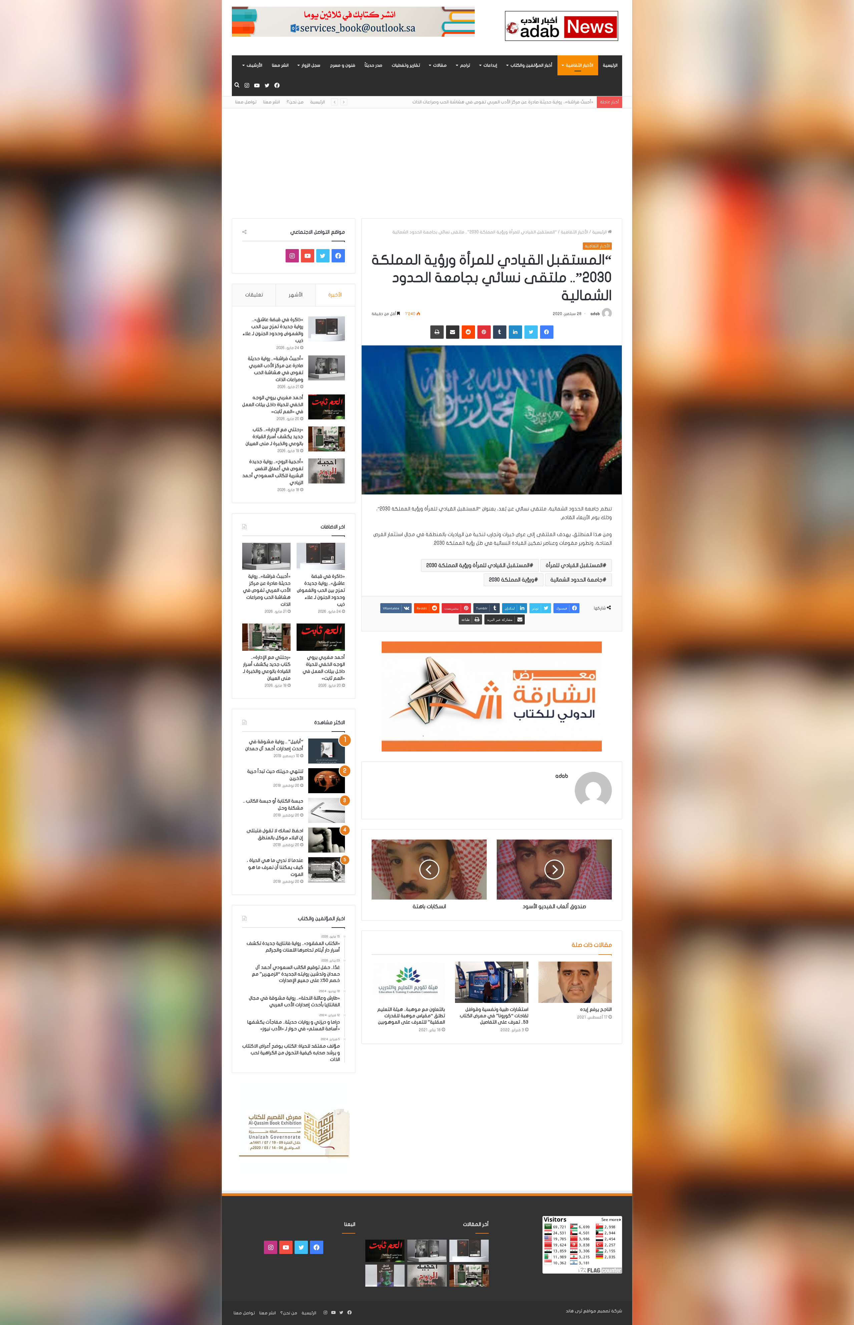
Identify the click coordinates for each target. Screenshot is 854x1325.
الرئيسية (610, 65)
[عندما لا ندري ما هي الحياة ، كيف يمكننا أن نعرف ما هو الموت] (326, 869)
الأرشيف (254, 65)
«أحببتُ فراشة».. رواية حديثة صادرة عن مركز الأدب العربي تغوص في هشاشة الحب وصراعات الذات (267, 590)
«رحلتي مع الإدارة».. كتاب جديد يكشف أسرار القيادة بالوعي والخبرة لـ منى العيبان (274, 436)
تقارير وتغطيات (406, 65)
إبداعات (490, 65)
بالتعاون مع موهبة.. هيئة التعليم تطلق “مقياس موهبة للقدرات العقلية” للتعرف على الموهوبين (411, 1016)
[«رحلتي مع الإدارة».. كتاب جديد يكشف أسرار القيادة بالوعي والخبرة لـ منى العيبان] (326, 438)
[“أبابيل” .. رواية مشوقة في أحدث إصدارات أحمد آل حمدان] (326, 751)
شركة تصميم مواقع (602, 1311)
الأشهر (296, 294)
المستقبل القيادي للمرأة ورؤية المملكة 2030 (477, 565)
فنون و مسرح (342, 65)
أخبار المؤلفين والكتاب (531, 65)
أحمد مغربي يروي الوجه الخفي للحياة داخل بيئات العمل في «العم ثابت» (524, 102)
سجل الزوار (311, 65)
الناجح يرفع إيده (596, 1009)
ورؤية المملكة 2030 (511, 579)
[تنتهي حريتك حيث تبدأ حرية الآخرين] (326, 780)
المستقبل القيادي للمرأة (574, 565)
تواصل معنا (246, 102)
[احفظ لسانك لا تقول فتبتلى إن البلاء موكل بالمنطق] (326, 840)
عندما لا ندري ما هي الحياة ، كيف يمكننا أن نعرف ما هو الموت (275, 867)
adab (595, 314)
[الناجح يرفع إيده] (575, 982)
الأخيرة (335, 294)
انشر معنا (280, 65)
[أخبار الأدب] (560, 28)
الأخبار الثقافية (579, 65)
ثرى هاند (574, 1311)
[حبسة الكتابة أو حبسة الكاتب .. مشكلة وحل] (326, 810)
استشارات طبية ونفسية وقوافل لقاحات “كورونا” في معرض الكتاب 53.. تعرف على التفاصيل (494, 1016)
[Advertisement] (427, 158)
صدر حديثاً (373, 65)
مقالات (440, 65)
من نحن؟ (295, 102)
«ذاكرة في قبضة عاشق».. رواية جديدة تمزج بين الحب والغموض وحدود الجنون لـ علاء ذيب (321, 590)
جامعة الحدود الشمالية (576, 579)
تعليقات (254, 294)
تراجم (465, 65)
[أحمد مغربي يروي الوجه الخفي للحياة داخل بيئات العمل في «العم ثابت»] (326, 406)
